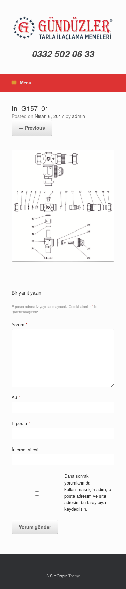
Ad (16, 397)
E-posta (21, 423)
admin (78, 116)
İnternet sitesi (25, 449)
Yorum (19, 324)
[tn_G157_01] (63, 205)
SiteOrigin (58, 575)
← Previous (32, 127)
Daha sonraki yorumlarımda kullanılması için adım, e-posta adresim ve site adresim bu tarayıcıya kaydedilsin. (88, 492)
